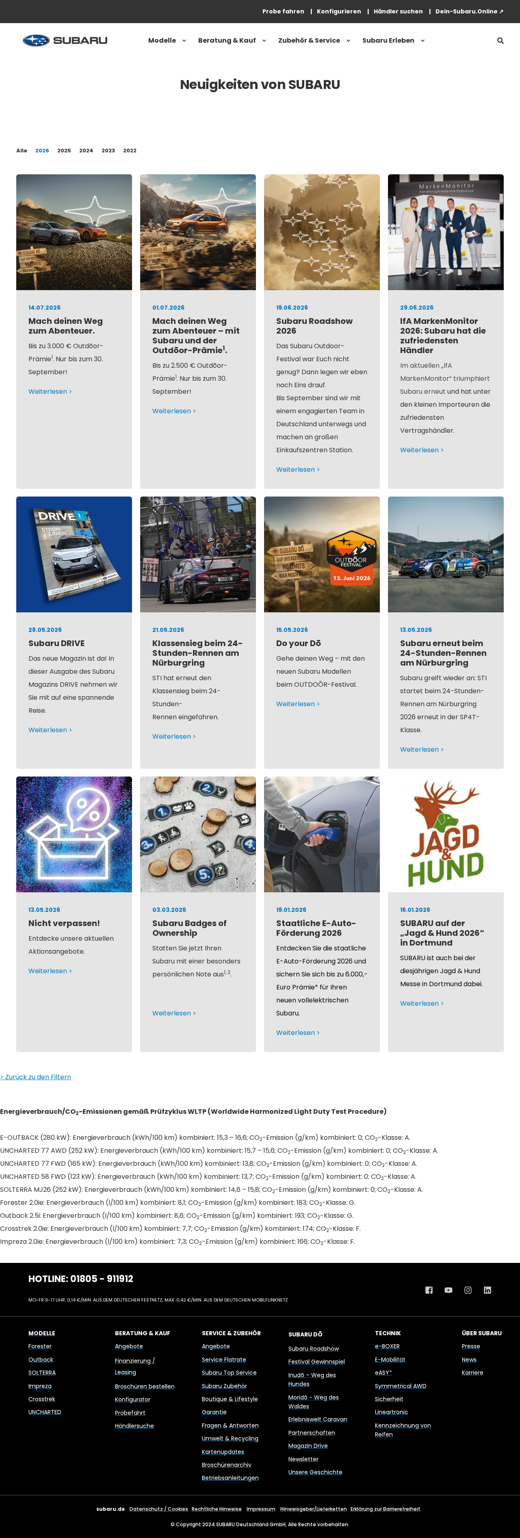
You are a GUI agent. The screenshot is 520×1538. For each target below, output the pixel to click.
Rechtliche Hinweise (217, 1508)
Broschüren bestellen (145, 1386)
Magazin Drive (308, 1446)
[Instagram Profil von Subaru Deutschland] (468, 1290)
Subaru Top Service (229, 1373)
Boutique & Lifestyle (230, 1399)
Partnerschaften (311, 1433)
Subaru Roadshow (313, 1349)
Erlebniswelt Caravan (317, 1419)
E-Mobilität (390, 1360)
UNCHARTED (44, 1412)
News (469, 1360)
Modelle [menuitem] (162, 40)
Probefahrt (130, 1413)
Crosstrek (41, 1399)
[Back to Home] (65, 40)
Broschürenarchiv (226, 1465)
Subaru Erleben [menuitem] (388, 40)
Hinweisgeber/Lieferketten (313, 1508)
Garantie (214, 1412)
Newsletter (303, 1459)
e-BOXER (387, 1346)
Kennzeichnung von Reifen (403, 1429)
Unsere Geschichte (315, 1472)
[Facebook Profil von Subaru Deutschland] (432, 1290)
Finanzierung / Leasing (135, 1366)
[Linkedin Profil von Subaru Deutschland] (485, 1290)
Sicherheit (389, 1399)
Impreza (40, 1386)
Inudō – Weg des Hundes (312, 1379)
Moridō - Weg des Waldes (313, 1401)
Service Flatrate (224, 1360)
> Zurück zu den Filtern (35, 1077)
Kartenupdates (223, 1452)
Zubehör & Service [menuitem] (309, 40)
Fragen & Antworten (230, 1425)
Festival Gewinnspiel (316, 1362)
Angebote (129, 1346)
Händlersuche (134, 1426)
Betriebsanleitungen (230, 1478)
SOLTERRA (42, 1373)
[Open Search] (500, 40)
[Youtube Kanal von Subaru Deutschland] (448, 1290)
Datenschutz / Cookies (159, 1508)
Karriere (472, 1373)
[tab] (25, 150)
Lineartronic (391, 1412)
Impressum (261, 1508)
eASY (383, 1372)
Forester (40, 1346)
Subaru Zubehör (224, 1386)
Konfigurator (132, 1399)
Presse (471, 1346)
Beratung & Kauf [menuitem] (227, 40)
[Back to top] (503, 1521)
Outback (40, 1360)
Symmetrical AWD (401, 1386)
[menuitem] (283, 11)
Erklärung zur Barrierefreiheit (385, 1508)
